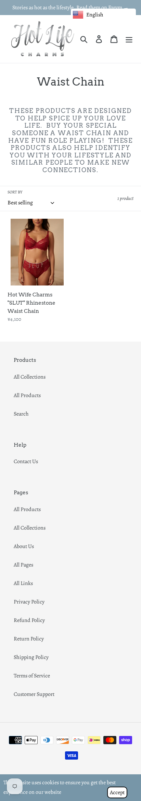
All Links (23, 583)
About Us (24, 546)
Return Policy (29, 639)
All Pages (23, 565)
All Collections (30, 377)
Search (21, 414)
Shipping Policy (31, 657)
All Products (27, 395)
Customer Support (34, 694)
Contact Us (26, 461)
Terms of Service (32, 675)
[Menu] (129, 39)
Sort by (15, 192)
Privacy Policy (29, 602)
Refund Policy (29, 620)
